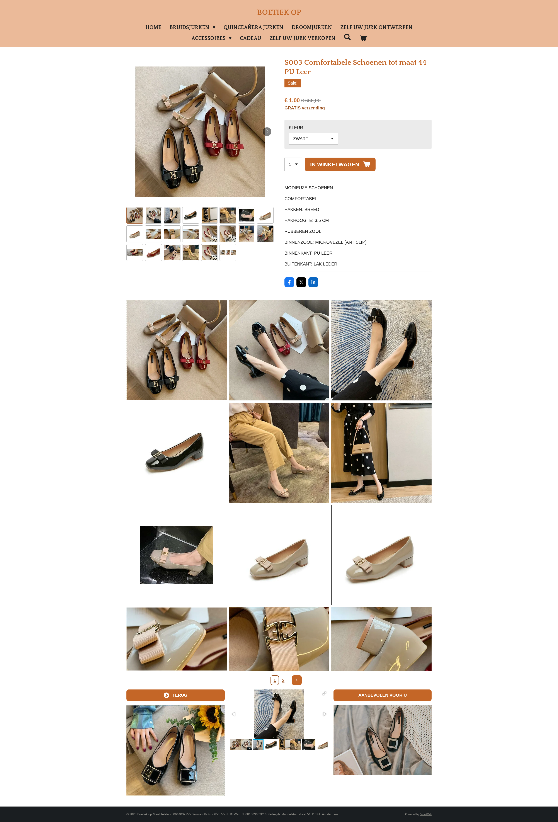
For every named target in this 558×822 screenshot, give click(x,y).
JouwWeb (426, 814)
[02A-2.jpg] (279, 453)
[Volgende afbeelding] (267, 131)
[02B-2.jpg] (176, 555)
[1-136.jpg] (176, 453)
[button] (134, 215)
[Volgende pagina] (297, 680)
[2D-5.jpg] (381, 639)
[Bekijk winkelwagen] (363, 38)
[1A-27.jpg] (381, 453)
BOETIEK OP (279, 12)
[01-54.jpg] (279, 350)
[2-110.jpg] (279, 555)
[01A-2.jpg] (381, 350)
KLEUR (296, 127)
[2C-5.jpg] (279, 639)
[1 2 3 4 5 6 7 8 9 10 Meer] (293, 164)
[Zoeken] (347, 37)
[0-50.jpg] (176, 350)
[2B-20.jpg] (176, 639)
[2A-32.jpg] (381, 555)
